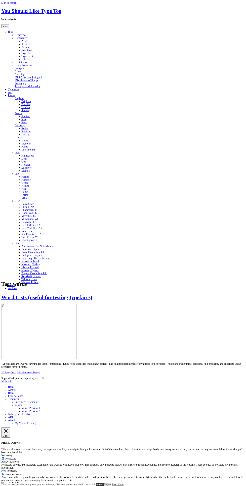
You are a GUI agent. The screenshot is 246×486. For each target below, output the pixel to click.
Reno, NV (26, 231)
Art (10, 92)
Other (18, 243)
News (18, 71)
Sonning (25, 110)
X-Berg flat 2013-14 (19, 414)
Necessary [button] (6, 455)
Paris (24, 122)
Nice (23, 119)
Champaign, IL (29, 209)
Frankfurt (26, 131)
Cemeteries (20, 35)
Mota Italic (7, 381)
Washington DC (29, 240)
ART (10, 417)
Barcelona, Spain (30, 249)
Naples (25, 185)
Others (24, 59)
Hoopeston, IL (29, 212)
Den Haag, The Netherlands (36, 258)
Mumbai (25, 170)
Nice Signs (20, 74)
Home (11, 386)
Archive (12, 288)
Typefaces (13, 89)
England (19, 98)
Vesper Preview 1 (30, 408)
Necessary (10, 458)
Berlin (24, 128)
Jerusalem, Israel (30, 261)
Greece (18, 137)
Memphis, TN (28, 216)
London (25, 107)
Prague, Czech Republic (34, 273)
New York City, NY (32, 228)
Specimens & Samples (26, 402)
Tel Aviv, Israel (29, 279)
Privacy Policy (15, 395)
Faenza (25, 176)
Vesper (18, 405)
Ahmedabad (27, 155)
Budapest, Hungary (31, 255)
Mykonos (26, 143)
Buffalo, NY (28, 206)
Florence (26, 179)
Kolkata (25, 164)
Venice (25, 197)
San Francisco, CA (31, 234)
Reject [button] (107, 484)
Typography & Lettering (27, 86)
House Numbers (23, 65)
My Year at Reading (25, 423)
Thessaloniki (28, 149)
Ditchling (26, 104)
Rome (24, 191)
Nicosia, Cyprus (29, 270)
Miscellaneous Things (26, 80)
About (11, 420)
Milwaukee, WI (29, 219)
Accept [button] (100, 484)
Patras (24, 146)
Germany (20, 125)
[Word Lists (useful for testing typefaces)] (39, 358)
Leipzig (25, 134)
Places (11, 95)
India (17, 152)
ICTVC (25, 44)
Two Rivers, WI (29, 237)
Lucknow (26, 167)
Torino (24, 194)
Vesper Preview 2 (30, 411)
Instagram (20, 68)
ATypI (24, 41)
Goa (23, 161)
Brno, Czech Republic (33, 252)
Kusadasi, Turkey (30, 264)
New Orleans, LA (30, 225)
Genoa (24, 182)
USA (17, 200)
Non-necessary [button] (9, 470)
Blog (10, 32)
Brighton (26, 101)
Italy (17, 173)
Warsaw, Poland (29, 282)
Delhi (24, 158)
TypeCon (26, 53)
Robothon (26, 50)
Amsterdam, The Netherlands (37, 246)
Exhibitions (21, 62)
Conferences (21, 38)
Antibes (25, 116)
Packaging (20, 83)
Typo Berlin (27, 56)
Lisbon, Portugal (30, 267)
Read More (118, 484)
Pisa (23, 188)
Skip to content (9, 2)
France (18, 113)
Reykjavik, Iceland (31, 276)
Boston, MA (28, 203)
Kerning (25, 47)
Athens (25, 140)
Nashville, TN (28, 222)
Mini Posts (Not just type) (28, 77)
